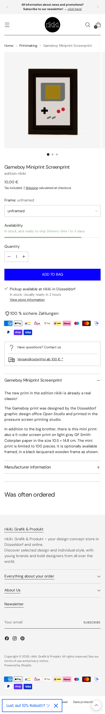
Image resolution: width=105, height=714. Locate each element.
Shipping (32, 188)
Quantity (12, 246)
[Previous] (7, 7)
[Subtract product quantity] (9, 257)
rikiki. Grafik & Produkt (46, 656)
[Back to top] (96, 705)
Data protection (84, 702)
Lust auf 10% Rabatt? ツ (28, 705)
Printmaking (28, 45)
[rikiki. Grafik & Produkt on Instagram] (15, 639)
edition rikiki (15, 173)
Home (8, 45)
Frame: (19, 200)
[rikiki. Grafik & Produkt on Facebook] (7, 639)
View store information (27, 299)
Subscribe (92, 622)
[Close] (56, 706)
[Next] (97, 7)
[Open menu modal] (7, 25)
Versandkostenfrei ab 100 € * (40, 359)
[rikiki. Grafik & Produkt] (52, 24)
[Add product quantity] (23, 257)
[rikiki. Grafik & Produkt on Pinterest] (23, 639)
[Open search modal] (88, 25)
